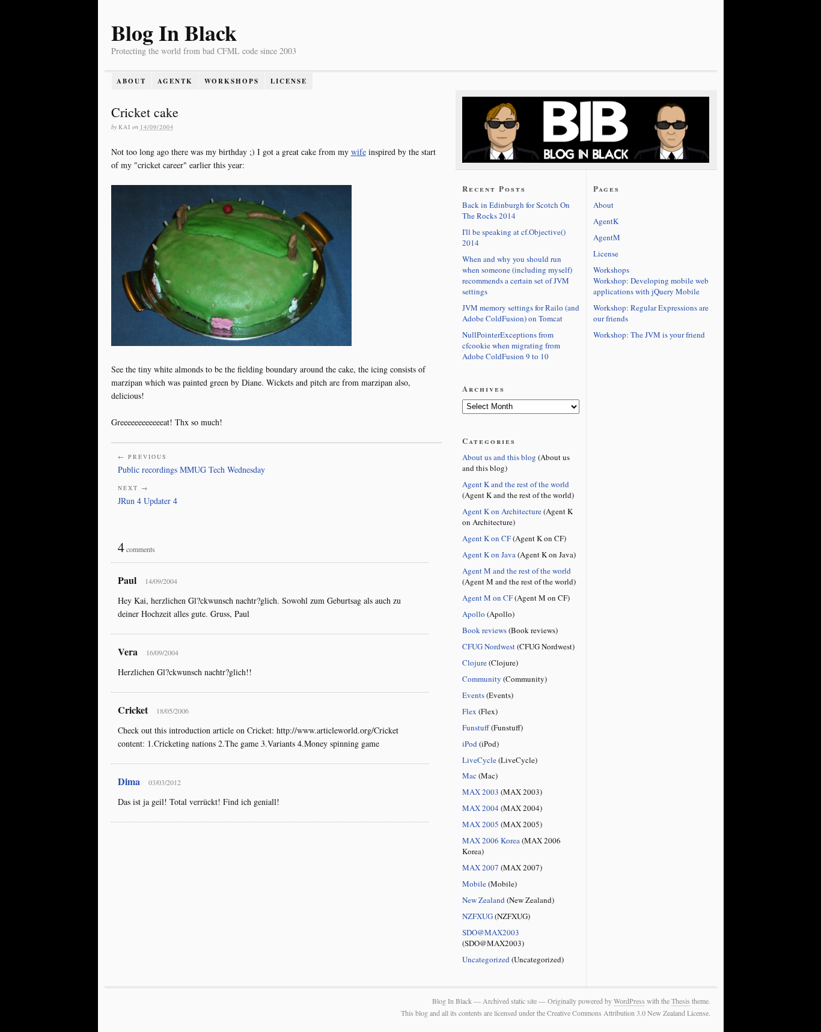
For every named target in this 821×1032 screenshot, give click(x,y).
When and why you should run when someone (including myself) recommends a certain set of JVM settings (517, 275)
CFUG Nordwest (488, 646)
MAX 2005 (480, 824)
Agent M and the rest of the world (516, 570)
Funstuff (475, 727)
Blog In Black (174, 32)
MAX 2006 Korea (491, 840)
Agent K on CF (486, 538)
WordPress (629, 1001)
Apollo (473, 614)
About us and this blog (499, 457)
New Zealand (483, 899)
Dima (129, 781)
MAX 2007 (480, 867)
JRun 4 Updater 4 (147, 500)
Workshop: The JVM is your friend (649, 334)
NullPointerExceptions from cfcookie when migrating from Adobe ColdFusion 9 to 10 (511, 345)
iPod (469, 743)
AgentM (606, 237)
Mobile (474, 883)
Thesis (680, 1001)
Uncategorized (486, 959)
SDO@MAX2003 (490, 932)
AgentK (175, 81)
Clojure (474, 662)
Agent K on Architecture (502, 511)
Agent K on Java (489, 554)
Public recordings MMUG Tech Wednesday (191, 469)
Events (473, 695)
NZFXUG (477, 916)
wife (358, 151)
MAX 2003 (480, 791)
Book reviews (484, 630)
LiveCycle (479, 759)
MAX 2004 (480, 808)
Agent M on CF (487, 597)
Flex (469, 711)
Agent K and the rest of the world (515, 484)
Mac (469, 775)
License (288, 81)
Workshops (231, 81)
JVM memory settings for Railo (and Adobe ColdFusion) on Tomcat (520, 313)
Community (481, 678)
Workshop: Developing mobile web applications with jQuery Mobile (651, 286)
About (131, 81)
